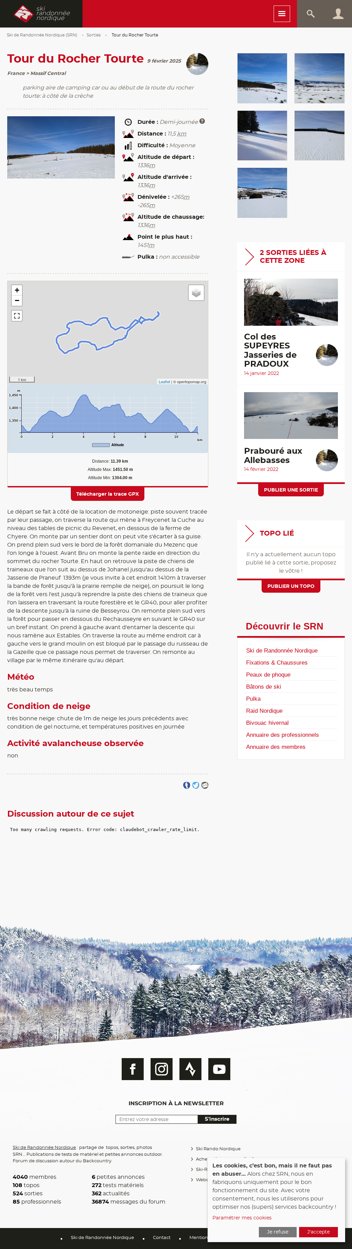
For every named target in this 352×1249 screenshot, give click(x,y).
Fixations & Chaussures (277, 662)
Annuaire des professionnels (282, 734)
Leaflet (164, 381)
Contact (161, 1238)
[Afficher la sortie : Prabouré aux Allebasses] (291, 419)
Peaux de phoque (268, 674)
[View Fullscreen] (17, 316)
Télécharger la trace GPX (107, 494)
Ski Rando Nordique (218, 1149)
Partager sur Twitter (195, 785)
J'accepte (318, 1232)
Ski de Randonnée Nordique (282, 650)
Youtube (219, 1069)
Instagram (162, 1069)
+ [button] (17, 290)
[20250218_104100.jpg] (262, 78)
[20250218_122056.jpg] (262, 193)
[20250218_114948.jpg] (319, 136)
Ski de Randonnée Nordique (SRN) (42, 35)
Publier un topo (291, 586)
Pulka (253, 698)
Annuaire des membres (276, 746)
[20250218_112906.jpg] (262, 136)
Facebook (133, 1069)
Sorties (94, 35)
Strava (190, 1069)
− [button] (17, 300)
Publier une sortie (291, 490)
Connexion (338, 14)
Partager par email (204, 785)
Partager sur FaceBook (186, 785)
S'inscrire (217, 1119)
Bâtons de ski (263, 686)
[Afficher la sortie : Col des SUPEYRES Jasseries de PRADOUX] (291, 306)
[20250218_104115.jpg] (319, 78)
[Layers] (196, 292)
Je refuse (277, 1232)
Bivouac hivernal (267, 722)
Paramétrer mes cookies (242, 1218)
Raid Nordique (264, 710)
